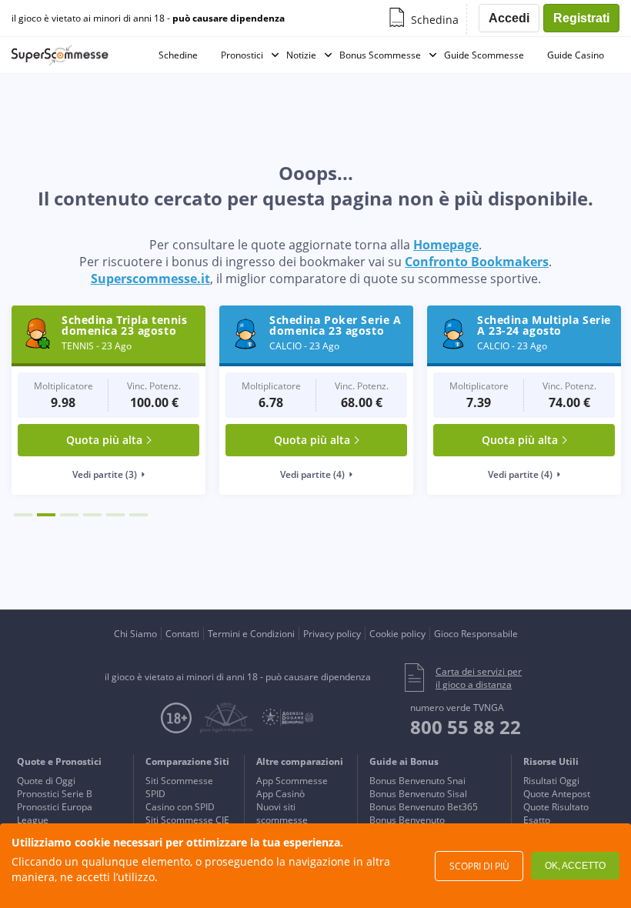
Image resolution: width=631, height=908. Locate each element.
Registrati (581, 18)
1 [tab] (23, 514)
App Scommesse (292, 780)
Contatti (182, 633)
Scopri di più (479, 866)
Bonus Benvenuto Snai (417, 780)
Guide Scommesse (484, 55)
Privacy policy (332, 633)
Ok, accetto (575, 865)
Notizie (301, 55)
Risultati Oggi (551, 780)
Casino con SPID (180, 806)
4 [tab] (92, 514)
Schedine (178, 55)
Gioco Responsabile (476, 633)
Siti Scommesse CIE (187, 819)
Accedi (509, 18)
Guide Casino (575, 55)
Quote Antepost (556, 793)
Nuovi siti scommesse (282, 813)
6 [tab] (138, 514)
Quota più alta (104, 439)
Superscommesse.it (150, 278)
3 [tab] (69, 514)
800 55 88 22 (465, 726)
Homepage (446, 244)
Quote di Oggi (46, 780)
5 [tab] (115, 514)
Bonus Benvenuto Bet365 (423, 806)
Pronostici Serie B (54, 793)
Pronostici (242, 55)
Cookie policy (397, 633)
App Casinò (280, 793)
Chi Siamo (135, 633)
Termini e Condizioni (251, 633)
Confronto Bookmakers (477, 261)
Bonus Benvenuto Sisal (418, 793)
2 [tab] (46, 514)
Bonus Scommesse (380, 55)
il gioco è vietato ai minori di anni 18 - (148, 18)
